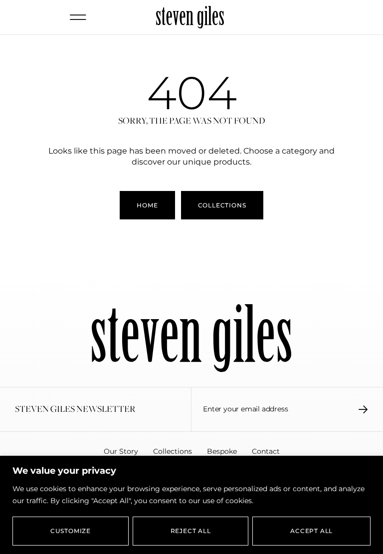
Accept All (311, 531)
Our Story (121, 451)
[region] (191, 505)
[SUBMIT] (363, 409)
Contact (266, 451)
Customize (70, 531)
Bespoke (222, 451)
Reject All (191, 531)
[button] (78, 17)
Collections (172, 451)
